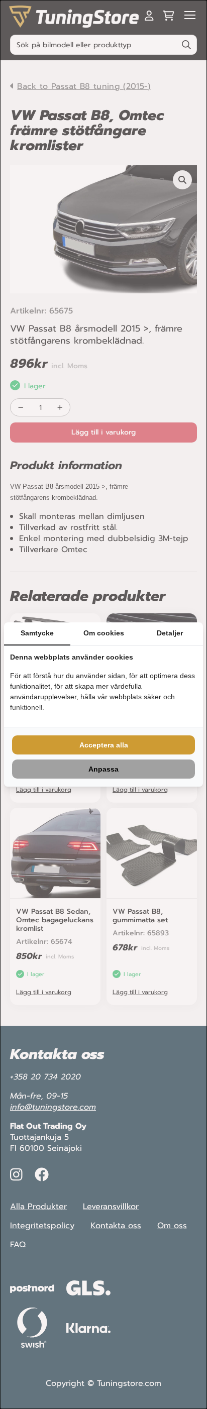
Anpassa (103, 769)
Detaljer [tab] (170, 633)
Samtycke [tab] (37, 633)
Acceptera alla (103, 745)
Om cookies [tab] (103, 633)
